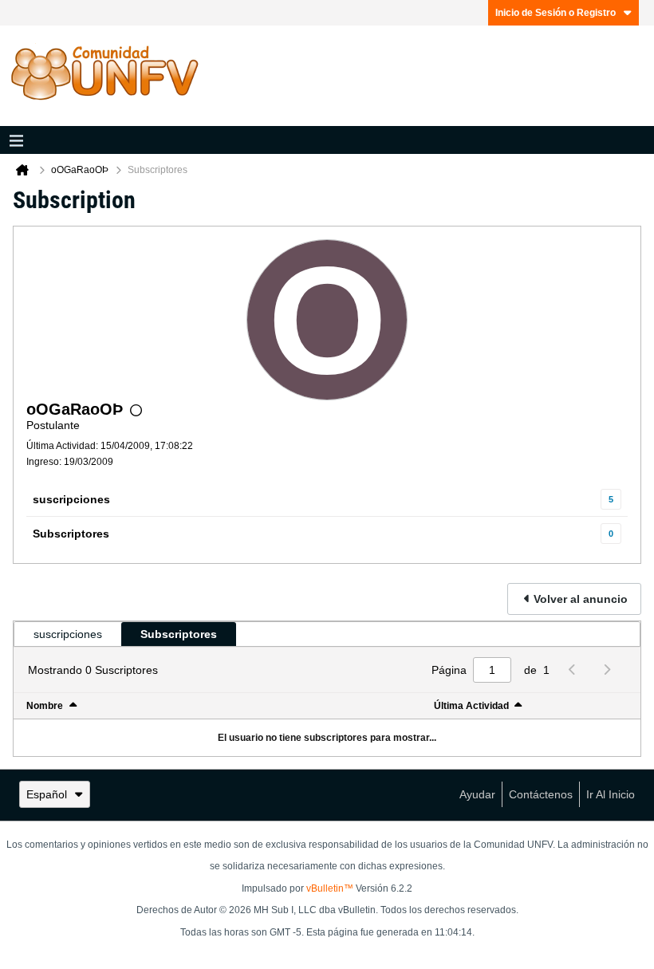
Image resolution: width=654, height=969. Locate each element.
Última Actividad (471, 705)
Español (46, 794)
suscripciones (71, 499)
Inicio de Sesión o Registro (555, 12)
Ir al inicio (610, 794)
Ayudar (477, 794)
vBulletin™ (329, 888)
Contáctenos (541, 794)
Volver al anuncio (581, 599)
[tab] (67, 634)
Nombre (44, 705)
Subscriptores (71, 533)
